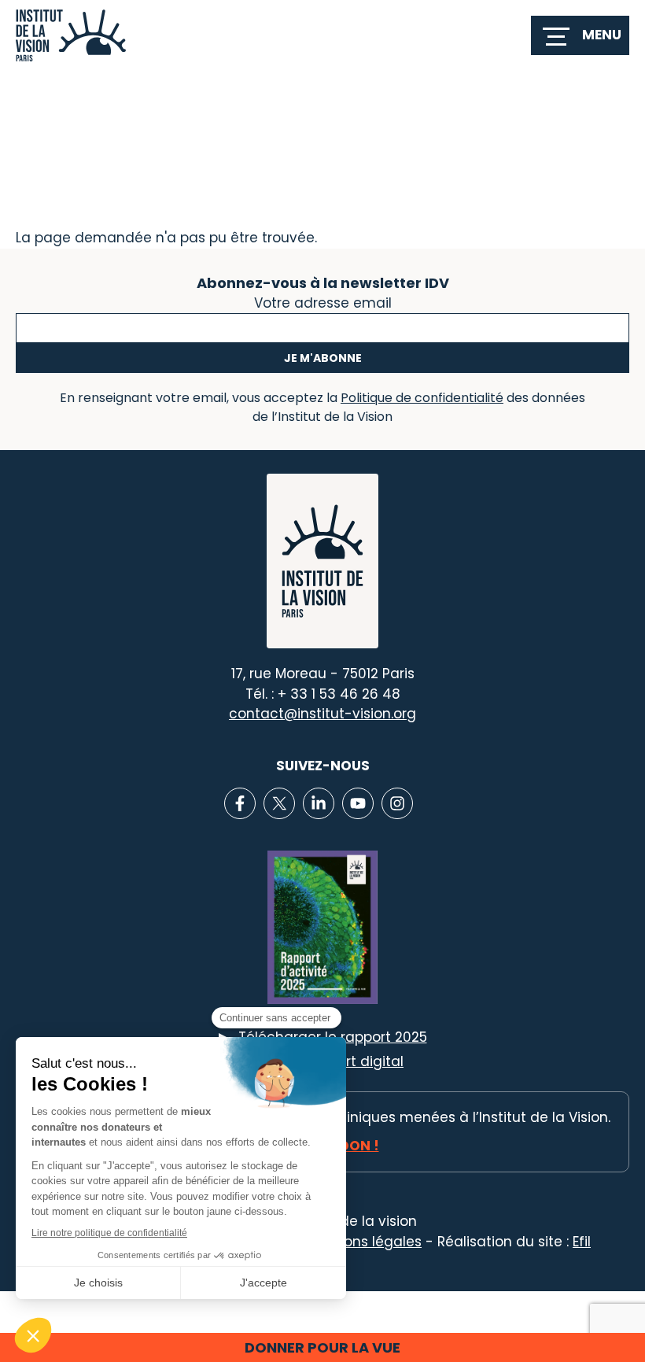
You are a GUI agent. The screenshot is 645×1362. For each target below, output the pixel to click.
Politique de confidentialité (422, 398)
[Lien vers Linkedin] (318, 803)
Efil (582, 1241)
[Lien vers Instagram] (397, 803)
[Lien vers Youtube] (358, 803)
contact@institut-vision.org (322, 713)
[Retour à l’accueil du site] (71, 35)
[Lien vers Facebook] (240, 803)
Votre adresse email (323, 301)
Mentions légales (364, 1241)
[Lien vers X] (279, 803)
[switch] (580, 35)
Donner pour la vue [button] (322, 1347)
